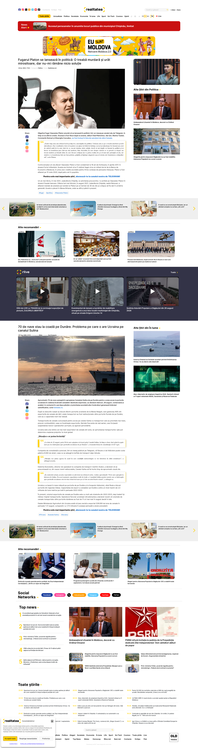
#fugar (41, 193)
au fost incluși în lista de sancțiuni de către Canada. (92, 138)
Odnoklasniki (27, 147)
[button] (52, 721)
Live (159, 16)
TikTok (116, 595)
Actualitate (57, 16)
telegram (32, 10)
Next (196, 207)
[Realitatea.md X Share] (27, 140)
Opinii (126, 16)
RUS (178, 10)
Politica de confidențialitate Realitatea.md (32, 743)
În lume (92, 16)
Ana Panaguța (52, 335)
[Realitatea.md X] (26, 9)
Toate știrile (44, 16)
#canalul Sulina (53, 515)
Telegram (27, 143)
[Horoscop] (131, 16)
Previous (1, 207)
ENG (173, 10)
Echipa (54, 10)
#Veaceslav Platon (61, 193)
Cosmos (119, 16)
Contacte (46, 10)
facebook (19, 10)
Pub (59, 10)
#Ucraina (64, 515)
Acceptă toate (10, 739)
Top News (77, 739)
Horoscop (97, 739)
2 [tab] (98, 316)
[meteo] (139, 16)
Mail (27, 151)
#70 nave (42, 515)
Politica (67, 16)
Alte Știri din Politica (146, 89)
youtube (36, 10)
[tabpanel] (42, 295)
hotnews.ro (58, 408)
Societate (75, 16)
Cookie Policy (13, 743)
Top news (28, 607)
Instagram (60, 595)
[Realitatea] (107, 9)
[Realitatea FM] (145, 16)
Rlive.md (107, 739)
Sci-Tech (111, 16)
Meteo (86, 739)
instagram (23, 10)
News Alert (24, 26)
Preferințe (46, 739)
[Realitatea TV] (152, 16)
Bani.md (117, 739)
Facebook (27, 137)
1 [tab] (96, 316)
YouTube (105, 595)
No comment (56, 739)
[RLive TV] (23, 272)
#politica (49, 193)
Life (98, 16)
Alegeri (72, 735)
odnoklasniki (29, 10)
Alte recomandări (28, 227)
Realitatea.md (52, 68)
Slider (40, 335)
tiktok (39, 10)
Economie (84, 16)
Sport (104, 16)
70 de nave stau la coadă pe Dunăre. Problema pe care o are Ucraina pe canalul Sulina (71, 328)
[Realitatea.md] (173, 737)
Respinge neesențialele (28, 739)
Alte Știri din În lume (146, 327)
